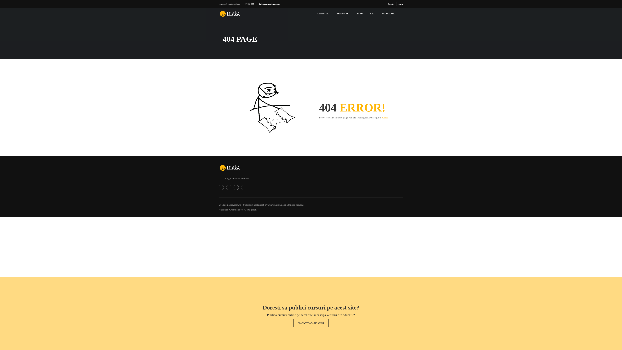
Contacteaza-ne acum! (311, 323)
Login (400, 4)
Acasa (385, 117)
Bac (372, 13)
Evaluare (342, 13)
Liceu (359, 13)
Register (391, 4)
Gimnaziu (323, 13)
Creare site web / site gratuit (243, 209)
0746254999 (249, 4)
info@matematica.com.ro (269, 4)
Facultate (388, 13)
